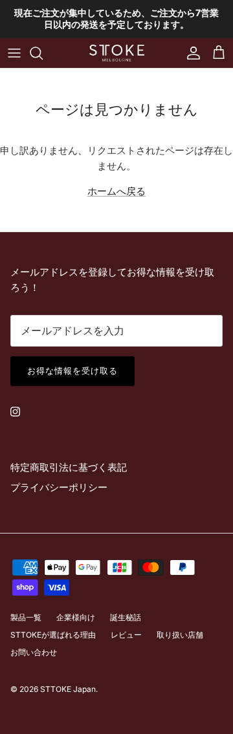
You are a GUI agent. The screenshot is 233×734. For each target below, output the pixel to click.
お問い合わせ (33, 652)
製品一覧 (25, 617)
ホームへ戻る (116, 191)
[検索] (42, 53)
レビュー (126, 635)
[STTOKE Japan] (116, 53)
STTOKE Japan (68, 689)
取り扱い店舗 (180, 635)
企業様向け (75, 617)
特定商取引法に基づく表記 (68, 467)
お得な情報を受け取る (72, 370)
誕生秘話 (125, 617)
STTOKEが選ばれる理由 (53, 635)
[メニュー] (14, 53)
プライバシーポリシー (58, 487)
